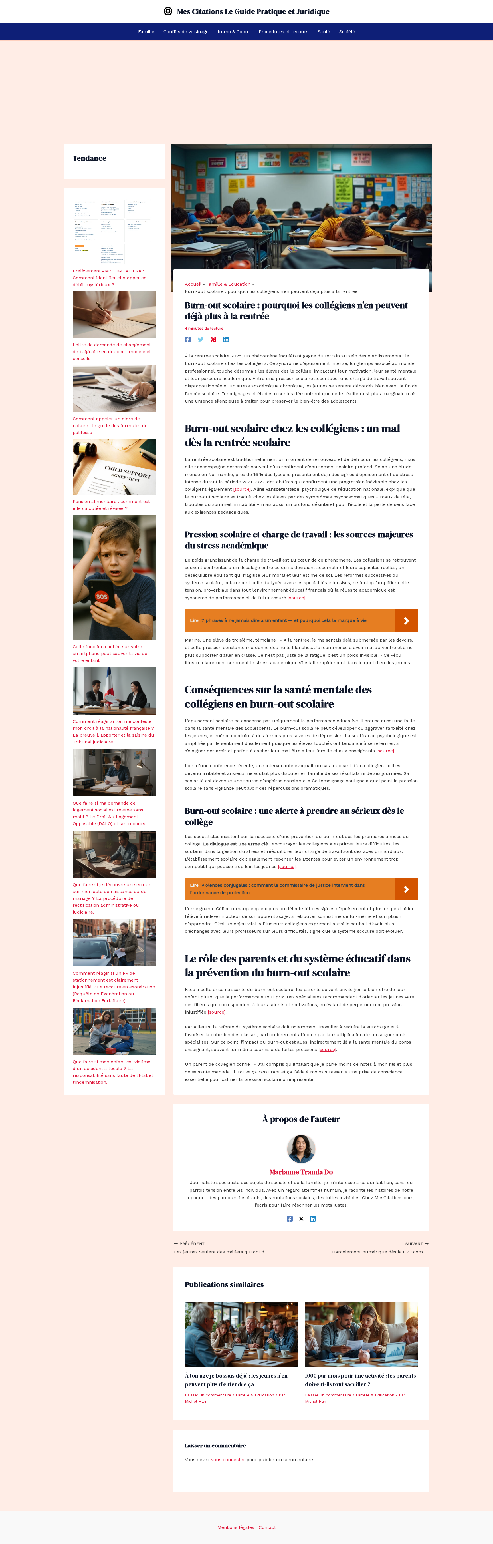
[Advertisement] (246, 83)
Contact (267, 1527)
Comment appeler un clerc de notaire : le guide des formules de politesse (110, 425)
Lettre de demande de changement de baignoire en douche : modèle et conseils (112, 351)
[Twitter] (200, 339)
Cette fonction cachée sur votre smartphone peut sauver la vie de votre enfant (110, 653)
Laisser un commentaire (208, 1395)
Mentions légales (235, 1527)
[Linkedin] (226, 339)
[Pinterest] (213, 339)
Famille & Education (255, 1395)
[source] (242, 489)
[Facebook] (188, 339)
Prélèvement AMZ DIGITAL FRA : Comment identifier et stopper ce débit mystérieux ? (109, 277)
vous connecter (228, 1459)
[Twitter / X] (301, 1219)
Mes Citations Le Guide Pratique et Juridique (253, 11)
